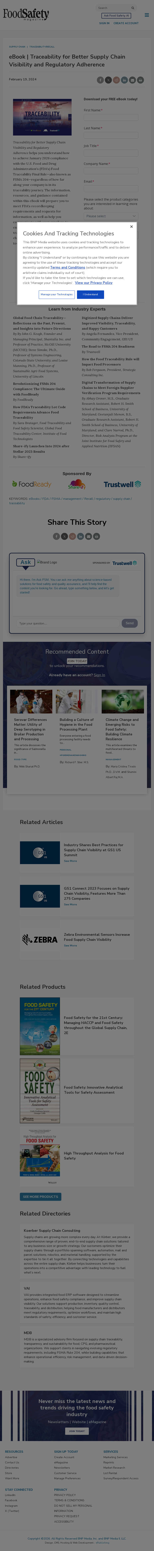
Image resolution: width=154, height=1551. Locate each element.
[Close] (131, 226)
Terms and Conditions (67, 267)
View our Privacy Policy (93, 283)
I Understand (90, 294)
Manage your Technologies (57, 294)
